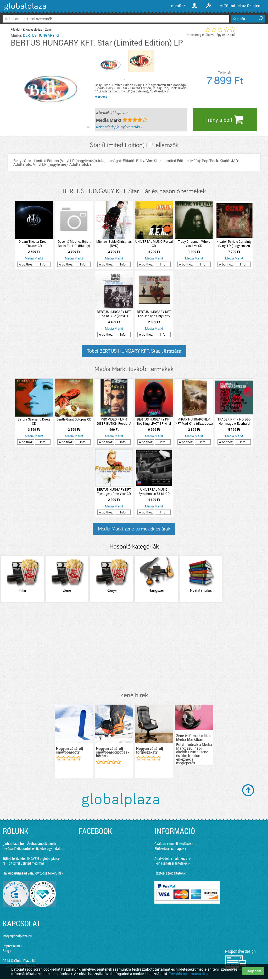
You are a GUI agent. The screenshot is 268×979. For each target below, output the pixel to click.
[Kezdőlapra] (24, 10)
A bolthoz (25, 264)
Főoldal (15, 29)
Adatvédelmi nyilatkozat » (172, 858)
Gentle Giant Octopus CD (74, 419)
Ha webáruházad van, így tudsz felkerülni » (33, 873)
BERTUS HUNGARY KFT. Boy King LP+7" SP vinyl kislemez (154, 421)
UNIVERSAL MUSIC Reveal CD (154, 243)
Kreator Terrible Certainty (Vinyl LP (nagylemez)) (234, 243)
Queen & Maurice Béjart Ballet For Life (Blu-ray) (74, 243)
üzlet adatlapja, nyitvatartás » (119, 126)
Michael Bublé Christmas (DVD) (114, 243)
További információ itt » (188, 973)
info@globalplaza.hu (17, 935)
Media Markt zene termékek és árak (134, 529)
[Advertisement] (134, 647)
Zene (48, 29)
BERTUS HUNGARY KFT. (43, 35)
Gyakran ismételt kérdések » (173, 843)
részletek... (102, 97)
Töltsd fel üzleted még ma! (25, 863)
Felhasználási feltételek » (172, 863)
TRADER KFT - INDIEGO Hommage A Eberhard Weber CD (233, 421)
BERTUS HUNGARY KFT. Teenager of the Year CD (114, 491)
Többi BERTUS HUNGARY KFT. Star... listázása (134, 351)
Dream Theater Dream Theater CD (34, 243)
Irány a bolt (220, 119)
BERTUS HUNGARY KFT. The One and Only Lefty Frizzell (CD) (154, 313)
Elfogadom (253, 971)
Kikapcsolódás (32, 29)
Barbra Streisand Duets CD (34, 421)
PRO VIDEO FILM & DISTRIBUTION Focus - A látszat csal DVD (114, 421)
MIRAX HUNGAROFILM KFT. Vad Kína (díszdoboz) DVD (194, 421)
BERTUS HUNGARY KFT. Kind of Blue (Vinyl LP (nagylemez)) (114, 313)
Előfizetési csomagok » (170, 848)
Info (43, 264)
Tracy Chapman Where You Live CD (194, 243)
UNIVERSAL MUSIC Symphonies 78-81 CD (154, 491)
